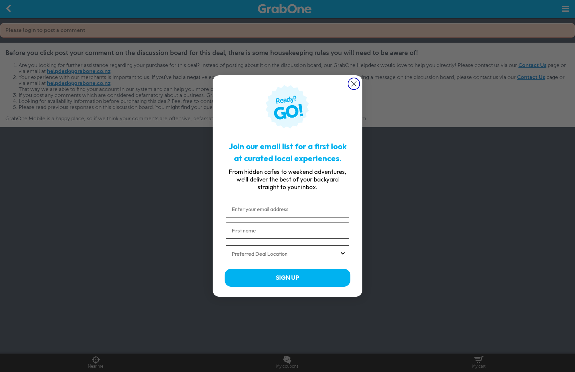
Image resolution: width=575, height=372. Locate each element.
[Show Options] (342, 254)
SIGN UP (287, 277)
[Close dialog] (354, 84)
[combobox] (285, 254)
